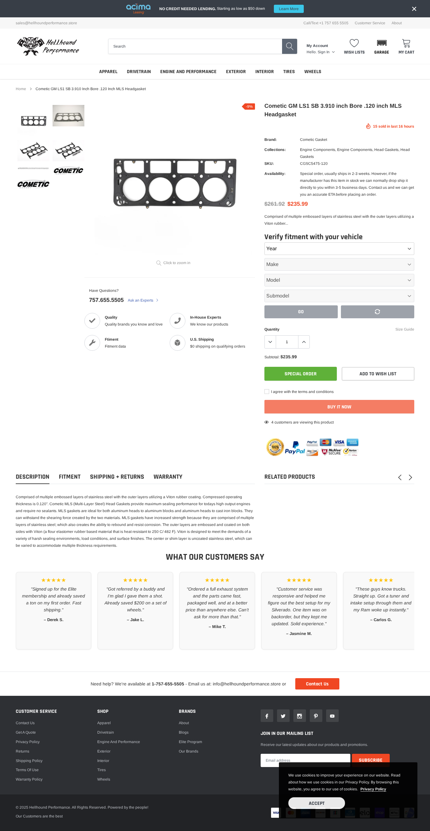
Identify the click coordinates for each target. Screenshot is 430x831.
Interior (264, 71)
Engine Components (317, 149)
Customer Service (370, 23)
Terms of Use (27, 770)
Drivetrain (139, 71)
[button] (381, 46)
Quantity (272, 329)
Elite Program (190, 742)
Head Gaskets (386, 149)
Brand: (270, 139)
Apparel (108, 71)
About (397, 23)
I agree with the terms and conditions (302, 392)
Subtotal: (272, 357)
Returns (22, 751)
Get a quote (26, 732)
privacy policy (373, 789)
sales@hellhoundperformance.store (46, 23)
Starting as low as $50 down (229, 8)
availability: (275, 173)
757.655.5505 (106, 300)
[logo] (48, 46)
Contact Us (317, 684)
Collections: (275, 149)
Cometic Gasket (313, 139)
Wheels (312, 71)
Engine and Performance (188, 71)
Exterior (236, 71)
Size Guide (404, 329)
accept (317, 803)
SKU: (269, 163)
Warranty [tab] (168, 477)
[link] (33, 121)
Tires (289, 71)
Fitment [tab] (70, 477)
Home (21, 89)
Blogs (184, 732)
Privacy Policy (28, 742)
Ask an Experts (141, 300)
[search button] (289, 46)
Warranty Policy (29, 779)
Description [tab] (32, 477)
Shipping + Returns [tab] (117, 477)
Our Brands (188, 751)
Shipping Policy (29, 761)
